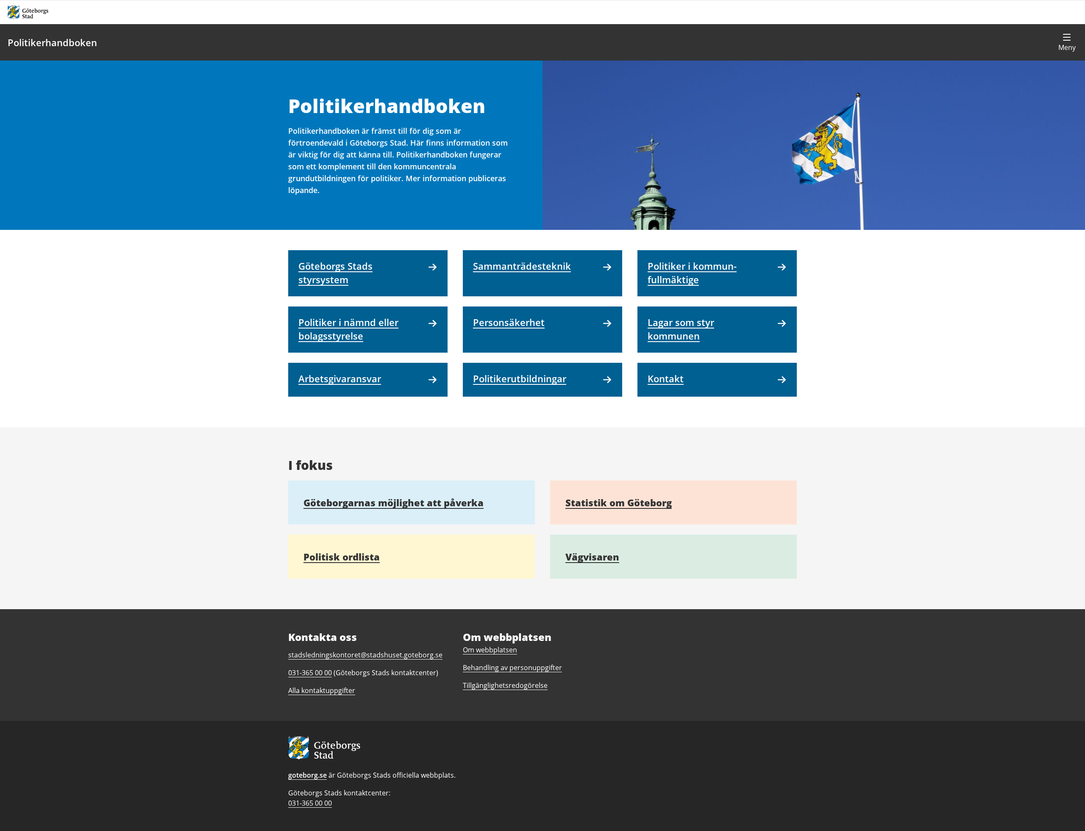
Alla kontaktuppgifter (321, 690)
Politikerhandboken (52, 42)
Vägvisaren (592, 556)
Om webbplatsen (490, 649)
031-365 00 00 (310, 803)
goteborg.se (307, 775)
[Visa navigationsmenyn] (1067, 42)
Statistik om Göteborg (618, 502)
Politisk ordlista (341, 556)
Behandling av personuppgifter (512, 667)
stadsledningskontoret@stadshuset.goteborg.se (365, 655)
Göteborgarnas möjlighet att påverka (393, 502)
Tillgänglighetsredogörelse (505, 685)
